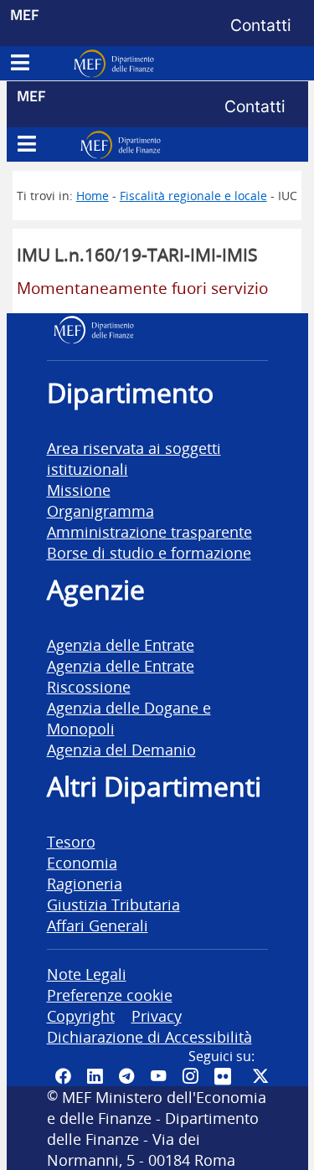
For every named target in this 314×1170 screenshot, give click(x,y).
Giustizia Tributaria (113, 904)
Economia (82, 862)
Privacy (156, 1015)
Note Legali (86, 973)
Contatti (260, 25)
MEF (24, 14)
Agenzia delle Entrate (120, 644)
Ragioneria (84, 883)
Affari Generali (97, 925)
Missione (79, 489)
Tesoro (71, 841)
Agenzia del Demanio (121, 749)
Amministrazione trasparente (149, 531)
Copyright (81, 1015)
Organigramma (100, 510)
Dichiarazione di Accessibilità (149, 1036)
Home (92, 196)
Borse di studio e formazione (149, 552)
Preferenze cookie (109, 994)
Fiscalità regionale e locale (193, 196)
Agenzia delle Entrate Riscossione (120, 676)
